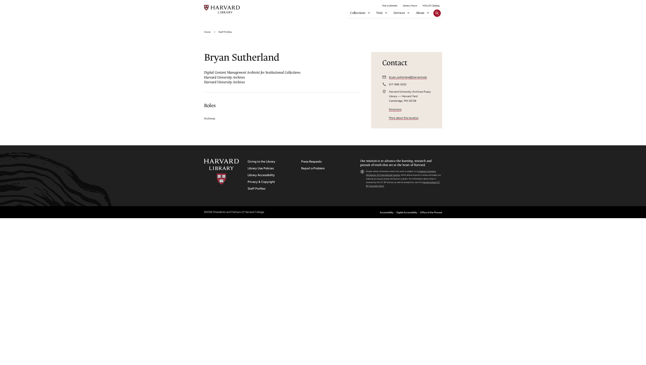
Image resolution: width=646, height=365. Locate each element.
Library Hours (410, 5)
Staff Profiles (225, 32)
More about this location (404, 117)
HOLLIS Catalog (431, 5)
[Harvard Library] (221, 172)
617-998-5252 (397, 84)
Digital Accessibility (406, 212)
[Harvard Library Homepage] (222, 9)
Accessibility (387, 212)
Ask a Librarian (389, 5)
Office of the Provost (431, 212)
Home (207, 32)
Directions (395, 109)
